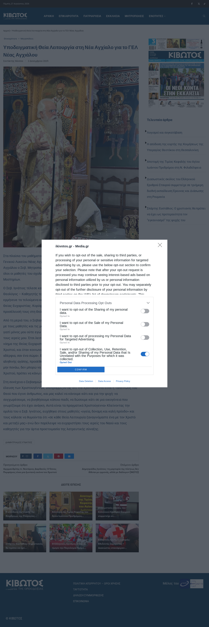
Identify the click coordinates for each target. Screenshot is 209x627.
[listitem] (104, 303)
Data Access (104, 381)
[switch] (145, 311)
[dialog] (104, 313)
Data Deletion (86, 381)
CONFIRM (81, 369)
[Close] (161, 246)
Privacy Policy (123, 381)
